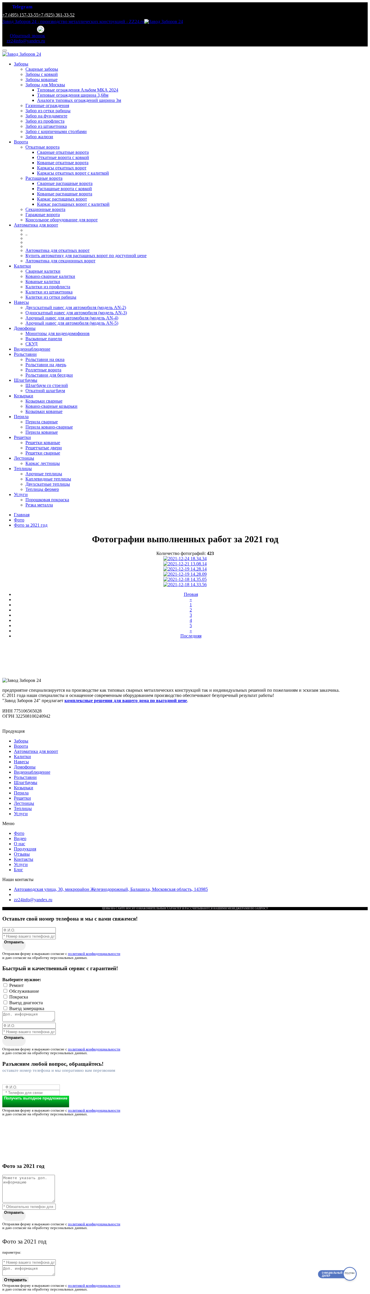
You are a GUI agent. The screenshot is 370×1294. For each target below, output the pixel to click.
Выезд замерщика (26, 1008)
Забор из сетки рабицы (48, 110)
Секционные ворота (45, 209)
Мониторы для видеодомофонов (57, 333)
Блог (18, 869)
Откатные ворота (42, 147)
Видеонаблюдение (32, 349)
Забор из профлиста (44, 121)
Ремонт (16, 985)
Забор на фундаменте (46, 115)
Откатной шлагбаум (45, 390)
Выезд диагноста (26, 1002)
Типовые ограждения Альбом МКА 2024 (77, 89)
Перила (21, 416)
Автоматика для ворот (36, 224)
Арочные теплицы (43, 473)
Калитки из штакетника (49, 291)
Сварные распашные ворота (64, 183)
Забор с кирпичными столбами (56, 131)
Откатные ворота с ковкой (63, 157)
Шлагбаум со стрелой (46, 385)
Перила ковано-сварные (49, 427)
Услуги (21, 494)
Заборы (21, 63)
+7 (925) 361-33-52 (56, 14)
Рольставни (25, 354)
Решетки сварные (42, 452)
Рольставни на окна (44, 359)
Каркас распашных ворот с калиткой (73, 204)
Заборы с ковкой (41, 74)
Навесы (21, 302)
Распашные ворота (43, 178)
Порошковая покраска (47, 499)
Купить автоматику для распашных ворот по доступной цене (86, 255)
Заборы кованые (41, 79)
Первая (191, 594)
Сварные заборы (41, 69)
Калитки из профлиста (47, 286)
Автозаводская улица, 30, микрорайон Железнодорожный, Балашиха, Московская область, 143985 (111, 889)
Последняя (190, 635)
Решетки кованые (42, 442)
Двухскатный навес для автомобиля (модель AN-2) (75, 307)
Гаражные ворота (42, 214)
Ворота (21, 141)
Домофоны (25, 328)
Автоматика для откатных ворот (57, 250)
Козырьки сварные (43, 401)
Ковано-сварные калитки (50, 276)
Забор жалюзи (39, 136)
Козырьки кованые (43, 411)
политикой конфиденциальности (94, 953)
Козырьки (23, 395)
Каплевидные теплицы (48, 478)
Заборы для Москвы (45, 84)
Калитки (22, 265)
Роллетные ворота (43, 369)
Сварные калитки (42, 271)
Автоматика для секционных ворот (60, 260)
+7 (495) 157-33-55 (20, 14)
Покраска (18, 996)
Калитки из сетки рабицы (50, 297)
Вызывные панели (43, 338)
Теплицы (23, 468)
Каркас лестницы (42, 463)
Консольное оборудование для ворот (61, 219)
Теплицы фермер (42, 489)
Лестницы (24, 458)
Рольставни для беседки (49, 375)
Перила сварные (41, 421)
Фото (19, 833)
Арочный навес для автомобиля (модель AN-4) (71, 317)
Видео (20, 838)
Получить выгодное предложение (35, 1098)
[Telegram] (41, 29)
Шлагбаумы (25, 380)
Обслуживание (24, 991)
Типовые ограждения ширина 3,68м (72, 95)
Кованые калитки (42, 281)
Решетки (22, 437)
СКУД (31, 343)
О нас (19, 843)
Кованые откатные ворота (62, 162)
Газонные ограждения (47, 105)
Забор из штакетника (46, 126)
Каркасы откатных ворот (61, 167)
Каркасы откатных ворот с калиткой (73, 173)
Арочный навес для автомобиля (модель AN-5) (71, 323)
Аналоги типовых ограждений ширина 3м (79, 100)
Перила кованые (41, 432)
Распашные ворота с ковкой (64, 188)
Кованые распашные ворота (64, 193)
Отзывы (22, 854)
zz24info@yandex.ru (33, 899)
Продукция (25, 848)
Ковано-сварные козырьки (51, 406)
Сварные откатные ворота (63, 152)
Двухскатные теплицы (47, 484)
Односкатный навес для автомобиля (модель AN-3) (76, 312)
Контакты (23, 859)
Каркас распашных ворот (62, 199)
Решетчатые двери (43, 447)
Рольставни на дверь (45, 364)
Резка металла (39, 504)
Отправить (14, 942)
